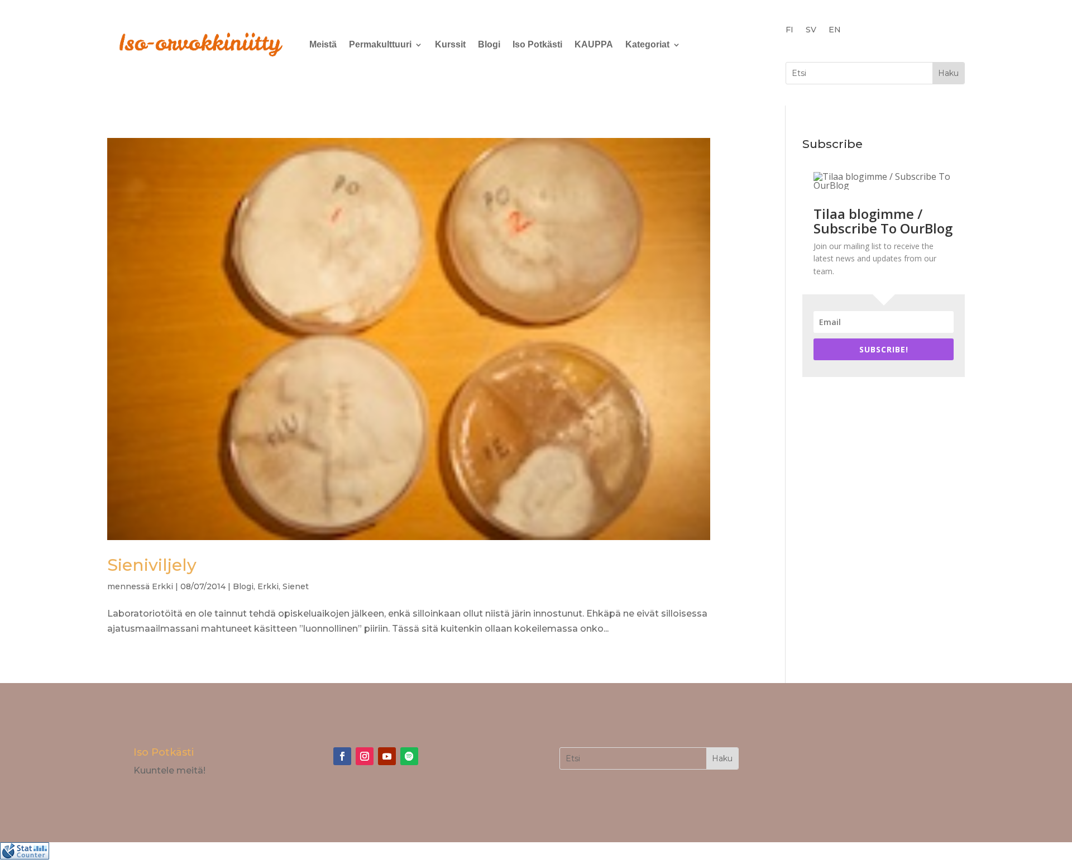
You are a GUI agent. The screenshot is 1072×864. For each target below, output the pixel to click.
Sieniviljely (152, 565)
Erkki (162, 586)
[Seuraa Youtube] (387, 756)
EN (835, 30)
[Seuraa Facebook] (342, 756)
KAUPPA (594, 44)
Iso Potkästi (537, 44)
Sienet (296, 586)
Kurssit (450, 44)
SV (811, 30)
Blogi (489, 44)
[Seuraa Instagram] (365, 756)
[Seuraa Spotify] (409, 756)
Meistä (323, 44)
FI (789, 30)
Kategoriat (647, 44)
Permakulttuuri (380, 44)
